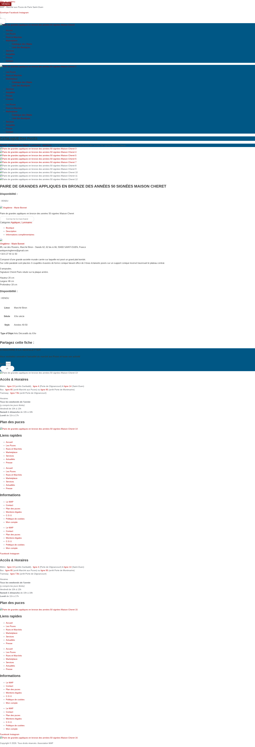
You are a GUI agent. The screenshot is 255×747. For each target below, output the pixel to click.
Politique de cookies (15, 519)
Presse (9, 57)
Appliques (47, 145)
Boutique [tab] (10, 228)
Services (10, 51)
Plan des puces (13, 508)
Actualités (10, 54)
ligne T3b (14, 393)
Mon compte (12, 522)
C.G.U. (9, 515)
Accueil (9, 30)
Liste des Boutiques (21, 47)
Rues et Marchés (14, 37)
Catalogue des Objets (22, 44)
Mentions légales (14, 512)
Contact (9, 61)
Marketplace (11, 40)
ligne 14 (68, 386)
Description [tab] (11, 231)
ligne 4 (36, 386)
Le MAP (9, 502)
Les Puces (11, 34)
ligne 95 (45, 389)
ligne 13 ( (11, 386)
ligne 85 (9, 389)
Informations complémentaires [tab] (20, 234)
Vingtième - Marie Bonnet (15, 207)
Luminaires (35, 145)
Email (3, 363)
